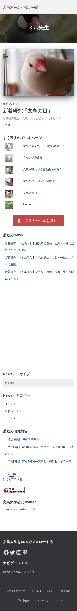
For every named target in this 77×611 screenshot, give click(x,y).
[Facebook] (6, 551)
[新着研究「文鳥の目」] (38, 72)
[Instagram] (19, 551)
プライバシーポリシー (43, 591)
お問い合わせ (22, 600)
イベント (10, 403)
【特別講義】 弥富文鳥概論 (22, 439)
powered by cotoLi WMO (49, 600)
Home (27, 204)
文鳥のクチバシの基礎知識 (39, 181)
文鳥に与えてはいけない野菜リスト (45, 146)
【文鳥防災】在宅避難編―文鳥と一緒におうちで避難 (38, 461)
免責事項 (65, 591)
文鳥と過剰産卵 (33, 157)
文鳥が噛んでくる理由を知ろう (42, 169)
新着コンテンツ (11, 104)
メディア (10, 418)
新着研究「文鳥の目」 (28, 110)
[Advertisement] (38, 326)
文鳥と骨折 (30, 192)
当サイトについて (16, 591)
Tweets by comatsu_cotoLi (19, 509)
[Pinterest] (25, 551)
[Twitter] (12, 551)
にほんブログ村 (12, 479)
